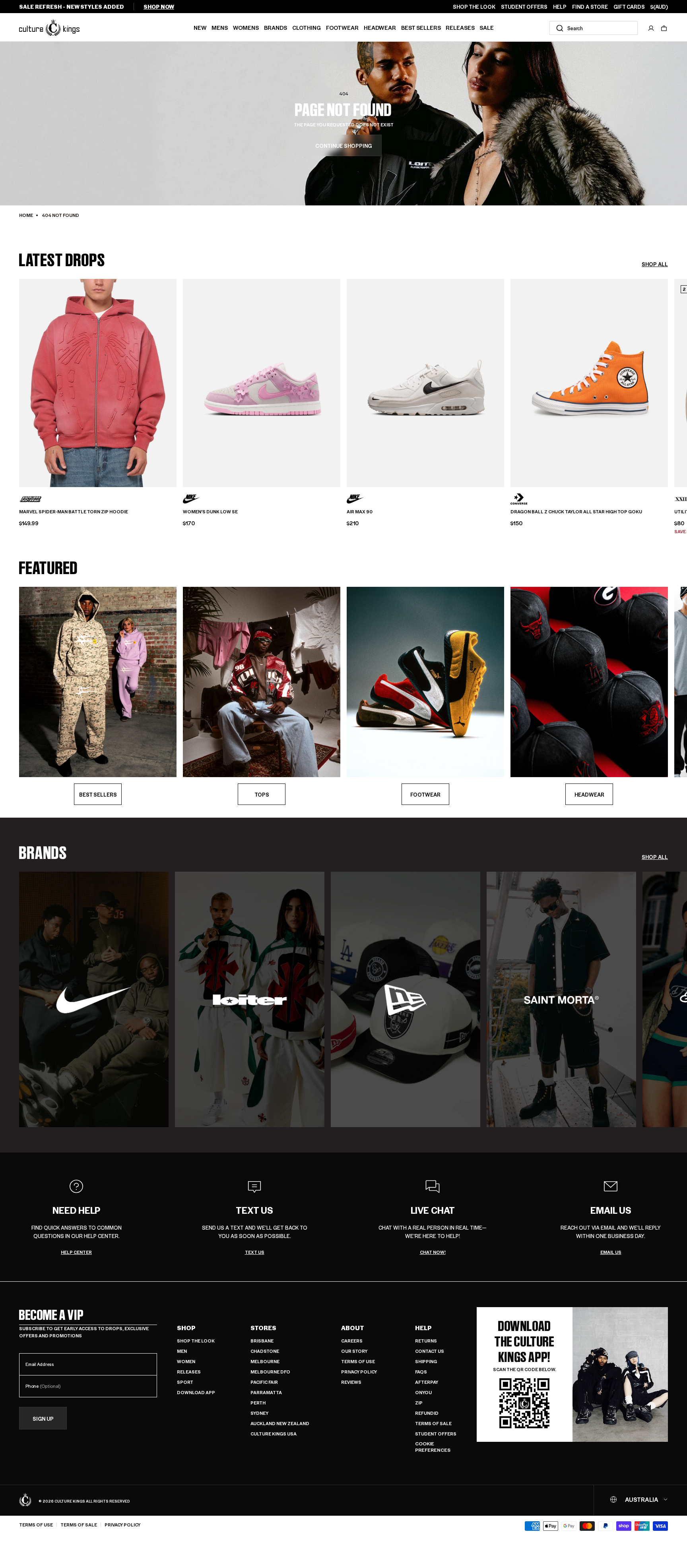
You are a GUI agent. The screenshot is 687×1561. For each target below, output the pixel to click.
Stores (263, 1328)
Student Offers (435, 1433)
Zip (419, 1402)
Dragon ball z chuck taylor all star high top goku (576, 512)
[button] (664, 28)
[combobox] (593, 28)
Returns (426, 1340)
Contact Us (429, 1351)
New (200, 27)
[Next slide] (668, 382)
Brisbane (262, 1340)
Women (186, 1361)
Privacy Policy (359, 1371)
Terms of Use (358, 1361)
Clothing (306, 27)
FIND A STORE (590, 7)
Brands (275, 27)
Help (423, 1328)
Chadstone (264, 1351)
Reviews (351, 1382)
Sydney (259, 1413)
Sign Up (43, 1418)
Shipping (426, 1361)
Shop (186, 1328)
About (352, 1328)
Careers (352, 1340)
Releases (460, 27)
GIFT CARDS (629, 7)
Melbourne (264, 1361)
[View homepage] (49, 27)
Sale (486, 27)
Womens (246, 27)
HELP (560, 7)
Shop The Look (196, 1340)
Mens (220, 27)
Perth (258, 1402)
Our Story (354, 1351)
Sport (185, 1382)
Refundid (427, 1413)
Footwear (342, 27)
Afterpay (426, 1382)
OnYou (423, 1392)
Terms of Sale (433, 1423)
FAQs (421, 1371)
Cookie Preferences (432, 1447)
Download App (196, 1392)
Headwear (380, 27)
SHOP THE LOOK (474, 7)
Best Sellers (421, 27)
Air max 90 (360, 512)
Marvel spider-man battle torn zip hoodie (73, 512)
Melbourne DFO (270, 1371)
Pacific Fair (264, 1382)
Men (182, 1351)
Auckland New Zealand (279, 1423)
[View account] (651, 28)
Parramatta (266, 1392)
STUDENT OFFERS (524, 7)
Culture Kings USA (273, 1433)
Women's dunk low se (210, 512)
